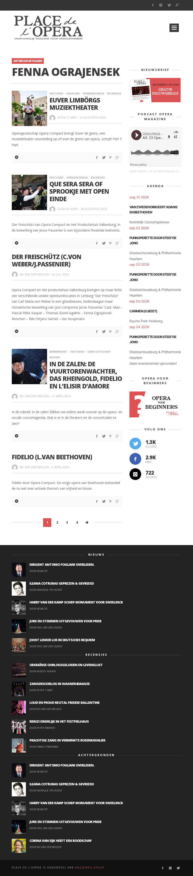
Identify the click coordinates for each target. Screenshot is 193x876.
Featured (56, 93)
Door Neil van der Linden (45, 627)
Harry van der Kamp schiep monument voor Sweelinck (76, 602)
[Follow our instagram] (135, 474)
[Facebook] (152, 5)
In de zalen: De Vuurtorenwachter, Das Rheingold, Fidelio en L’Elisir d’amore (85, 375)
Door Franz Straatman (43, 746)
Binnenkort (58, 351)
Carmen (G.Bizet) (143, 311)
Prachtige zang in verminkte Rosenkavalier (67, 740)
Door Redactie (38, 571)
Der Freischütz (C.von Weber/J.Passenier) (46, 260)
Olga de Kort (67, 209)
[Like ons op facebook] (135, 459)
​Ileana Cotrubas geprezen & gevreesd (61, 583)
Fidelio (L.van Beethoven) (52, 457)
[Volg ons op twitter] (135, 443)
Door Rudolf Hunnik (42, 671)
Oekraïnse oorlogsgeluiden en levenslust (66, 665)
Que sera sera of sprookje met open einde (79, 191)
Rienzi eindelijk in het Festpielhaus (59, 721)
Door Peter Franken (42, 727)
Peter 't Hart (67, 117)
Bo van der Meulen (34, 274)
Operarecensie (93, 93)
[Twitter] (169, 5)
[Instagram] (160, 5)
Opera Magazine (138, 171)
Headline (73, 93)
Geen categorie (98, 351)
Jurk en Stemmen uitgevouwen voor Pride (65, 621)
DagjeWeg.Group (90, 867)
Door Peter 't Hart (40, 690)
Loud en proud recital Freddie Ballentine (64, 702)
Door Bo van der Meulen (45, 709)
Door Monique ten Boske (45, 589)
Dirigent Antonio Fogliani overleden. (61, 564)
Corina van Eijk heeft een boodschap (60, 840)
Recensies (114, 93)
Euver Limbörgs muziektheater (74, 104)
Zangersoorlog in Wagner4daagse (59, 683)
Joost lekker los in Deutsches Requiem (62, 640)
